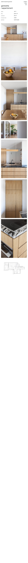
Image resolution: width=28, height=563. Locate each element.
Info (26, 4)
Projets (25, 1)
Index (25, 3)
